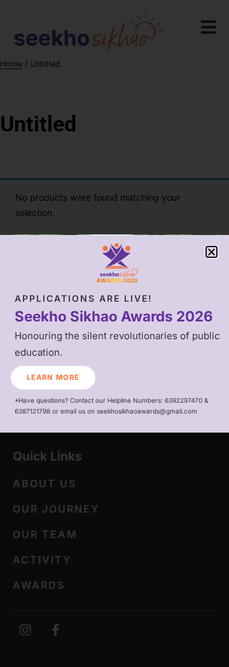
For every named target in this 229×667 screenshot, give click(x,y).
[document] (114, 333)
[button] (211, 252)
